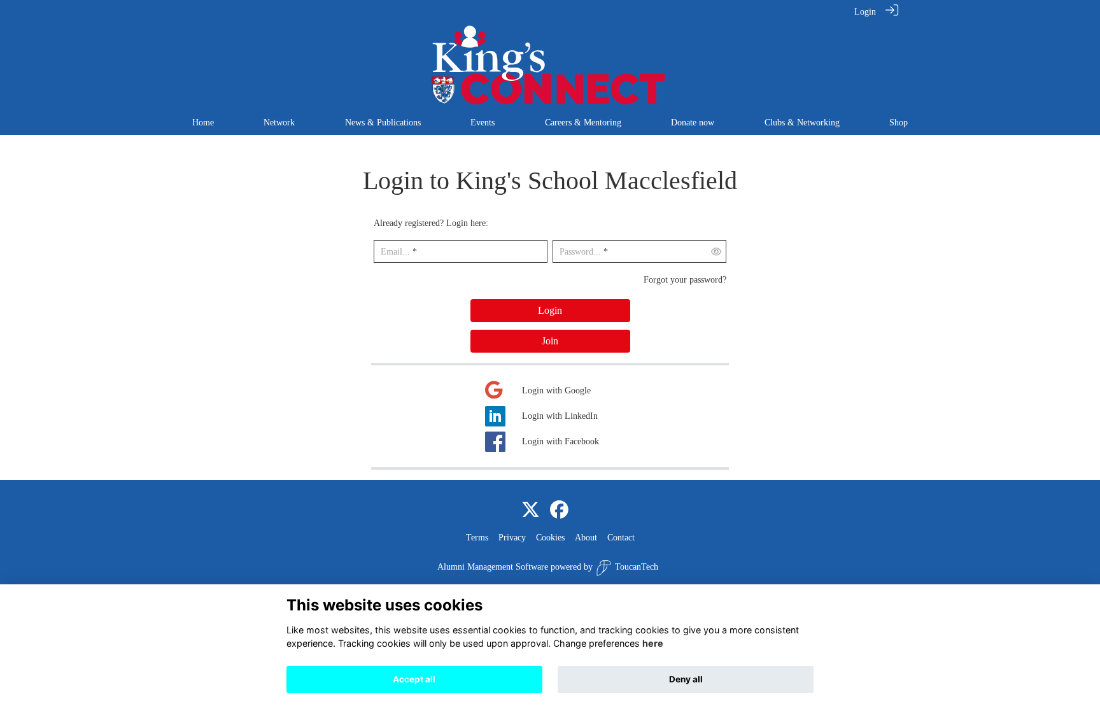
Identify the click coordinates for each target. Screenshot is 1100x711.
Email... (395, 251)
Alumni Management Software (492, 566)
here (652, 643)
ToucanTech (636, 566)
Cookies (550, 537)
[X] (530, 510)
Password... (580, 251)
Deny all (686, 679)
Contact (621, 537)
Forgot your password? (685, 279)
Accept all (414, 679)
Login (865, 11)
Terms (477, 537)
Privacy (512, 537)
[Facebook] (559, 510)
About (586, 537)
